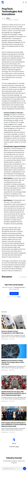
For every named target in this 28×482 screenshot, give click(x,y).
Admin (8, 18)
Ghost (17, 446)
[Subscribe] (24, 468)
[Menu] (26, 2)
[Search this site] (23, 2)
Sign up (14, 443)
